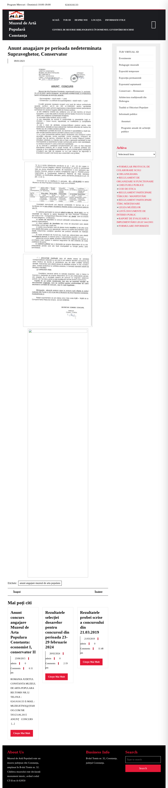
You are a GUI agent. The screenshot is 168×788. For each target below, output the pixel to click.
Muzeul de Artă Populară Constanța (22, 29)
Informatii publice (128, 114)
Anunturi (125, 121)
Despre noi (81, 20)
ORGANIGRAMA (128, 174)
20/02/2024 (55, 653)
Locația (96, 20)
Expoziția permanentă (130, 78)
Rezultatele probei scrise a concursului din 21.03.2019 (92, 622)
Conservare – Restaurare (131, 91)
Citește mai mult (23, 734)
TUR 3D (67, 20)
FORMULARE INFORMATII (134, 226)
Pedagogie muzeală (129, 65)
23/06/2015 (20, 658)
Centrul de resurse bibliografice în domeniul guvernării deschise (93, 29)
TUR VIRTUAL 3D (129, 52)
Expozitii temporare (129, 71)
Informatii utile (115, 20)
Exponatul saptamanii (130, 84)
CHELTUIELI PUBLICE (131, 185)
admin (14, 663)
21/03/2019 (89, 639)
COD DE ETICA (127, 189)
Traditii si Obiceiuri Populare (133, 107)
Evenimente (125, 58)
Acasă (55, 20)
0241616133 (71, 4)
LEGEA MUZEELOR (130, 207)
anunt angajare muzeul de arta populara (40, 583)
